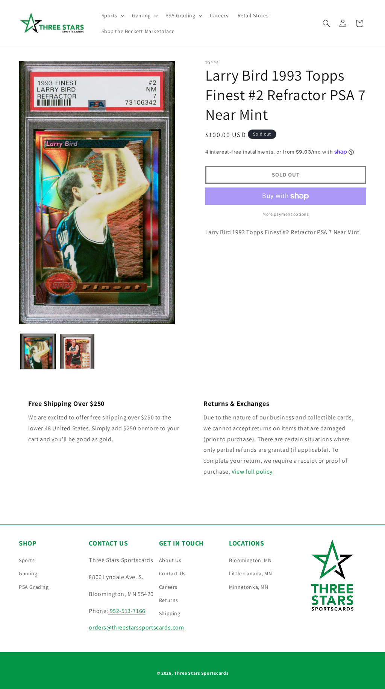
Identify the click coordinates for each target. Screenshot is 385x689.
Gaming (28, 573)
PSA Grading (34, 587)
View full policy (252, 472)
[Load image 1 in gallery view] (38, 351)
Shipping (169, 613)
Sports (27, 560)
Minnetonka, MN (248, 587)
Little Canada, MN (250, 573)
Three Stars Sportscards (201, 673)
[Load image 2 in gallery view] (76, 351)
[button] (112, 15)
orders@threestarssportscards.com (136, 627)
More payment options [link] (285, 214)
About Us (170, 560)
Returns (168, 600)
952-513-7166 (127, 611)
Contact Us (172, 573)
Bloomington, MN (250, 560)
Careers (168, 587)
